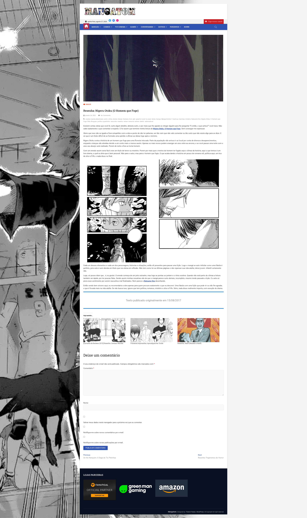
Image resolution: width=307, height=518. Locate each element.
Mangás (95, 27)
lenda (153, 119)
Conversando (147, 27)
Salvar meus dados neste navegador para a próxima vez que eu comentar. (112, 422)
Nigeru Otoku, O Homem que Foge (166, 129)
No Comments (105, 115)
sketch (142, 121)
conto (106, 119)
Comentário (88, 368)
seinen (137, 121)
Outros (161, 27)
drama (115, 119)
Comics (107, 27)
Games (133, 27)
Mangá (88, 104)
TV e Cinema (120, 27)
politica (100, 121)
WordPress (200, 512)
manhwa (182, 119)
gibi (134, 119)
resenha (120, 121)
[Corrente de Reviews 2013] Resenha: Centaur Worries (103, 343)
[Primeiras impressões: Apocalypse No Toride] (152, 330)
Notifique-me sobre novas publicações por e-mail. (103, 443)
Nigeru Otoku (205, 119)
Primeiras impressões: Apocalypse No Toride (146, 343)
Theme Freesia (190, 512)
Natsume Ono (196, 119)
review (126, 121)
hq (146, 119)
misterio (188, 119)
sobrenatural (149, 121)
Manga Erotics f (166, 119)
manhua (175, 119)
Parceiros (174, 27)
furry (130, 119)
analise (88, 119)
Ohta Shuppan (92, 121)
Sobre (186, 27)
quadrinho (106, 121)
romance (131, 121)
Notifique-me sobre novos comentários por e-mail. (103, 432)
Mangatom (172, 512)
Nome (85, 403)
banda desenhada (97, 119)
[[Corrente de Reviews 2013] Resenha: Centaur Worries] (105, 330)
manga (158, 119)
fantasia (126, 119)
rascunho (114, 121)
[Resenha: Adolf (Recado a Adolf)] (199, 330)
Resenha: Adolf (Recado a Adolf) (189, 343)
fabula (120, 119)
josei (149, 119)
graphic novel (140, 119)
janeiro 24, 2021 (90, 115)
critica (110, 119)
